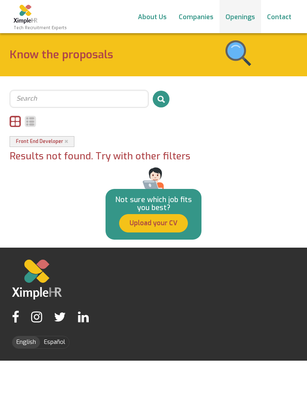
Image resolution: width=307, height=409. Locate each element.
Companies (196, 17)
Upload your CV (153, 223)
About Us (152, 17)
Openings (240, 17)
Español (54, 342)
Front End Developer (40, 141)
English (26, 342)
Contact (279, 17)
